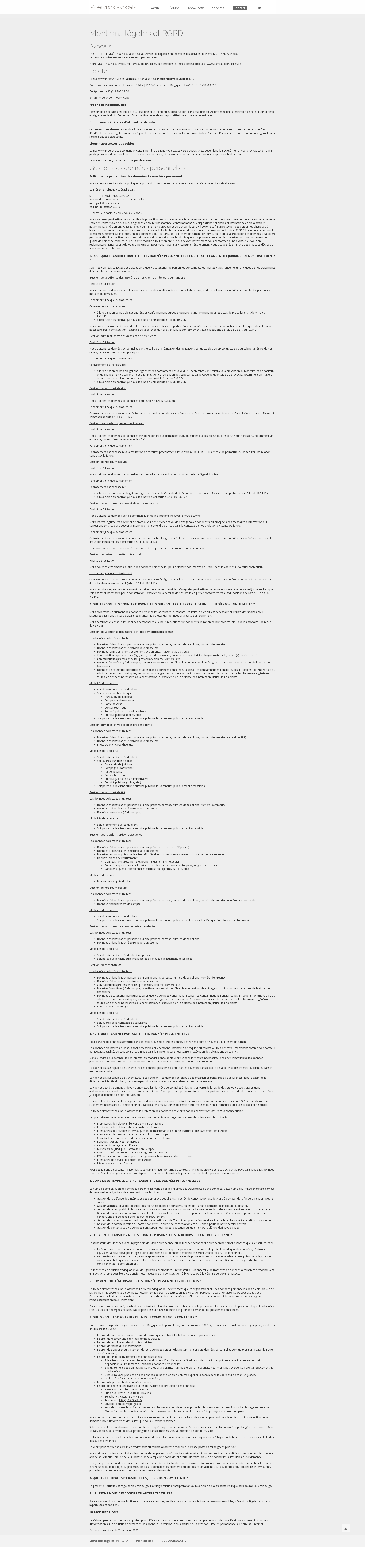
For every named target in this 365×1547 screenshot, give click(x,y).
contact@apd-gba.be (129, 1404)
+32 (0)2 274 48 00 (131, 1396)
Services (218, 8)
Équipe (175, 8)
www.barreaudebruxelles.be (224, 63)
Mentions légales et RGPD (108, 1541)
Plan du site (144, 1541)
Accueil (156, 8)
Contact (240, 8)
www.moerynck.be (109, 160)
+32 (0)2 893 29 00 (117, 91)
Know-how (196, 8)
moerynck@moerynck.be (114, 97)
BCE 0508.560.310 (174, 1541)
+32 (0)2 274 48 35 (130, 1400)
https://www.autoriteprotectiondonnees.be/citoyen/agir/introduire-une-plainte (198, 1411)
